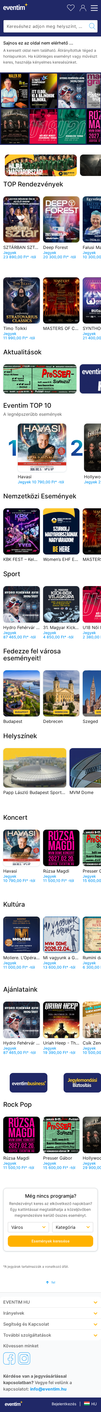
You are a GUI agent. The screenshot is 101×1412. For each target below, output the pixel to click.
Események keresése (50, 1241)
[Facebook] (9, 1358)
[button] (50, 1282)
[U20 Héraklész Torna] (72, 126)
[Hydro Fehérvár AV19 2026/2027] (72, 91)
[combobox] (45, 26)
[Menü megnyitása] (93, 8)
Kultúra (14, 904)
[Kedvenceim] (71, 7)
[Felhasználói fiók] (83, 8)
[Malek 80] (15, 91)
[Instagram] (24, 1358)
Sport (11, 574)
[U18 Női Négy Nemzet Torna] (43, 126)
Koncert (15, 817)
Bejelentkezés (64, 1404)
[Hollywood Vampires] (15, 126)
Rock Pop (17, 1104)
